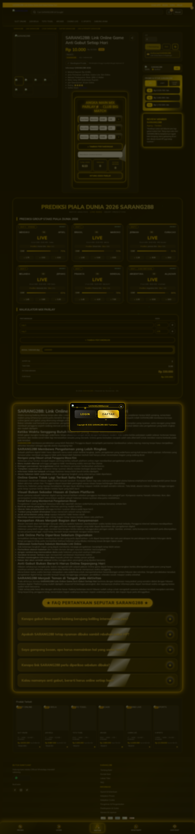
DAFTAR (108, 414)
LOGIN (85, 414)
